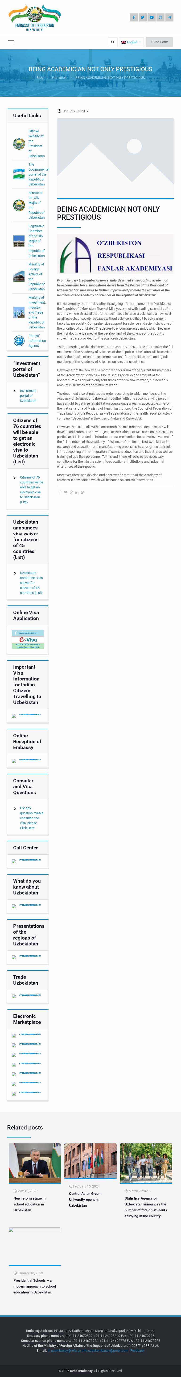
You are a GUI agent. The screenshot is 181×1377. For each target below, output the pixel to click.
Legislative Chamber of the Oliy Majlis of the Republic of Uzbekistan (37, 241)
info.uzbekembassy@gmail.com (105, 1350)
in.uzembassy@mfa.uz (64, 1350)
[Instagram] (160, 17)
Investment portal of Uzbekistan (28, 396)
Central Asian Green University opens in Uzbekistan (84, 1200)
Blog (40, 78)
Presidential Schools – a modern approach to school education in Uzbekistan (34, 1286)
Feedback (137, 1350)
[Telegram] (169, 17)
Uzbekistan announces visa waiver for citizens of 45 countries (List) (31, 583)
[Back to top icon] (161, 1369)
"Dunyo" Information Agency (37, 341)
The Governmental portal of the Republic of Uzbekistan (39, 174)
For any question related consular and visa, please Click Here (32, 818)
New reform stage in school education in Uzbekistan (29, 1204)
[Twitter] (142, 17)
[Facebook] (133, 17)
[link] (28, 639)
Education (59, 78)
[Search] (113, 42)
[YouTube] (151, 17)
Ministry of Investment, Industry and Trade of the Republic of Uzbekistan (37, 312)
